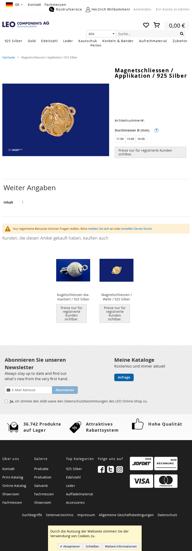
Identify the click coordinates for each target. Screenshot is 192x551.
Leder (70, 485)
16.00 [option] (141, 139)
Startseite (8, 57)
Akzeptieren (71, 546)
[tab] (96, 188)
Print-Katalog (12, 477)
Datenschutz (167, 515)
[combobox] (101, 33)
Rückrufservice (69, 9)
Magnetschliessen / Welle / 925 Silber (116, 296)
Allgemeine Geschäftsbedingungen (126, 515)
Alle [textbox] (91, 34)
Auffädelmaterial (79, 494)
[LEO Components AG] (25, 24)
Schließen (92, 546)
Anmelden (142, 9)
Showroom (10, 494)
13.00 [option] (130, 139)
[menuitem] (13, 41)
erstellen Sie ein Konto (136, 228)
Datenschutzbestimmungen (86, 401)
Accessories (75, 502)
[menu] (96, 43)
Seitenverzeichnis (60, 515)
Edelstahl (73, 477)
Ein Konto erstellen (173, 9)
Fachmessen (55, 4)
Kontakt (34, 4)
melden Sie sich (98, 228)
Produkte (41, 469)
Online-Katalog (14, 485)
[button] (14, 4)
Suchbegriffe (32, 515)
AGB (44, 401)
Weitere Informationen (121, 546)
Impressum (86, 515)
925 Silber (74, 469)
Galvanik (41, 485)
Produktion (43, 477)
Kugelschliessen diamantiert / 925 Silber (73, 296)
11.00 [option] (120, 139)
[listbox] (152, 139)
